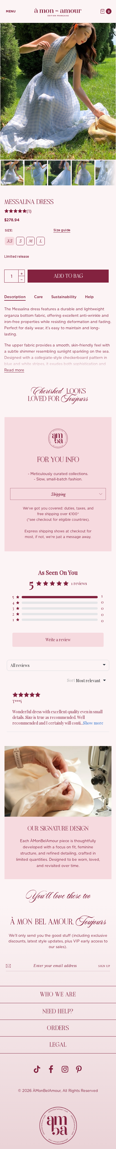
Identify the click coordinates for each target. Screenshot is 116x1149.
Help (89, 297)
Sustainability (64, 297)
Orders (58, 1028)
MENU (10, 11)
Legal (58, 1044)
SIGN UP (104, 966)
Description (15, 297)
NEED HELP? (58, 1011)
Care (38, 297)
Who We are (58, 994)
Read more (14, 370)
